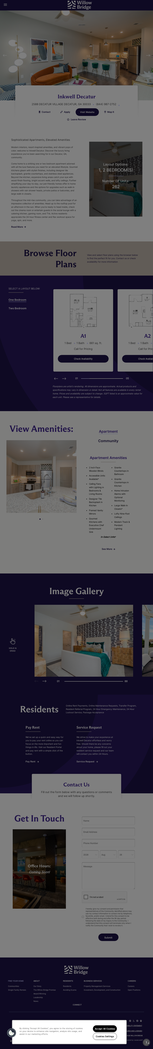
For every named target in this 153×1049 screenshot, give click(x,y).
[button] (11, 1033)
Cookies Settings (105, 1036)
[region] (69, 1032)
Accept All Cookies (105, 1028)
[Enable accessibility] (146, 1042)
